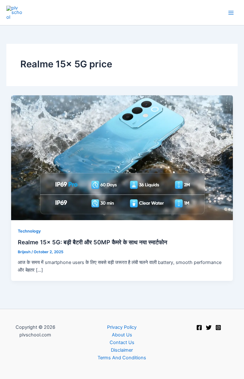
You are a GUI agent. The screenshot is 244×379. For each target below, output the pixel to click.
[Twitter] (209, 327)
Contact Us (122, 342)
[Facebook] (199, 327)
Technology (29, 231)
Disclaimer (122, 350)
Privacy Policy (122, 327)
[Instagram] (218, 327)
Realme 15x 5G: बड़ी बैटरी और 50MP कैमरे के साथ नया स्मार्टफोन (92, 242)
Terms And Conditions (122, 358)
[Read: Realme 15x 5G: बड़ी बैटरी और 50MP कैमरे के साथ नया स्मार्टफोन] (122, 157)
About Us (122, 335)
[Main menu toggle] (231, 12)
